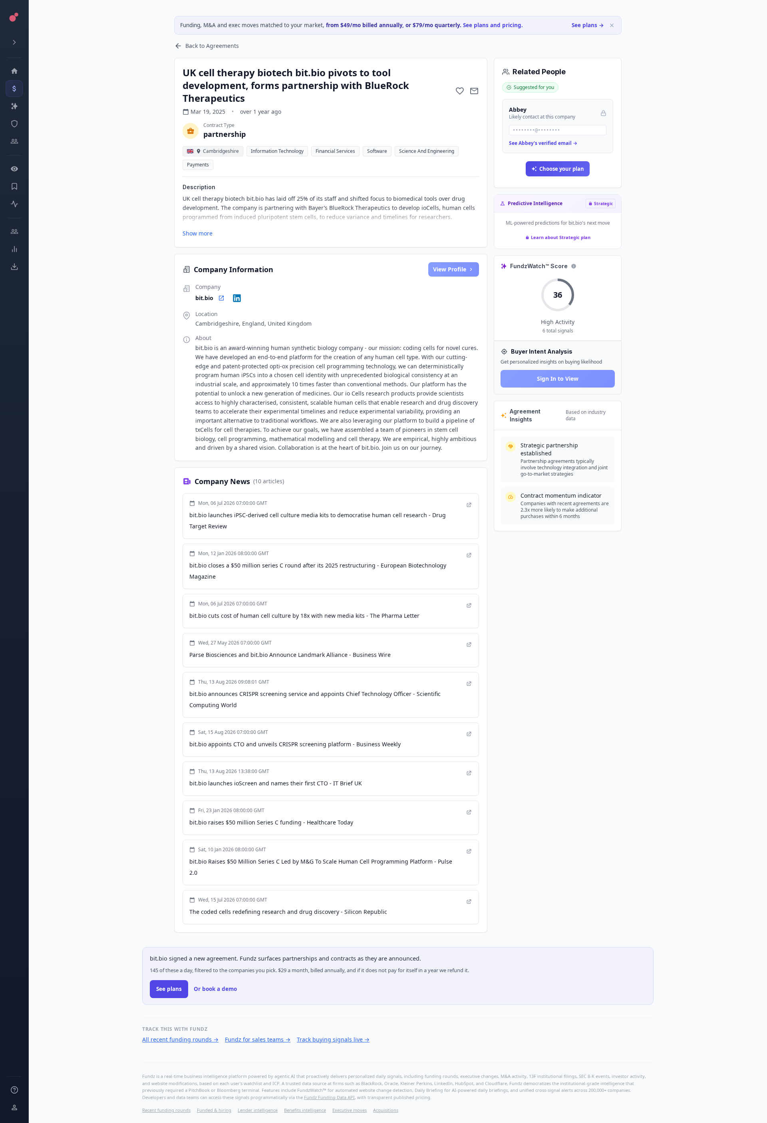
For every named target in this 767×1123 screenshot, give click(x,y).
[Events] (14, 88)
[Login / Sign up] (14, 1107)
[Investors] (14, 141)
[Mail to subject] (474, 91)
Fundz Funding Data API (329, 1097)
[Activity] (14, 204)
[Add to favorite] (460, 91)
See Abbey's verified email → (543, 143)
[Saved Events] (14, 186)
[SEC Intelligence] (14, 123)
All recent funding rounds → (180, 1039)
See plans (169, 989)
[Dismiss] (612, 25)
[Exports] (14, 266)
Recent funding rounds (166, 1110)
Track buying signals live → (333, 1039)
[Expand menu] (14, 42)
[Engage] (14, 231)
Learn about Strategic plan (560, 237)
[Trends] (14, 249)
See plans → (588, 25)
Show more (198, 233)
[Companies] (14, 106)
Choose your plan (561, 168)
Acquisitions (385, 1110)
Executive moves (349, 1110)
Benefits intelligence (305, 1110)
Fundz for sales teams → (257, 1039)
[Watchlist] (14, 168)
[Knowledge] (14, 1089)
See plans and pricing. (493, 25)
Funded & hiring (214, 1110)
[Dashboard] (14, 71)
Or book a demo (215, 989)
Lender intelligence (258, 1110)
